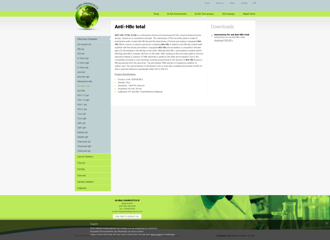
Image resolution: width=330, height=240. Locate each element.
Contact (244, 3)
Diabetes (81, 188)
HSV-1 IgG (82, 104)
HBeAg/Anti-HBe (84, 81)
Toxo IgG (81, 114)
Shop (156, 13)
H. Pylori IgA (82, 67)
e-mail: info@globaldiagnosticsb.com (127, 211)
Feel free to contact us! (127, 216)
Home (207, 3)
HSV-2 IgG (82, 109)
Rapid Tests (249, 13)
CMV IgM (81, 128)
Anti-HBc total (83, 86)
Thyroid (81, 163)
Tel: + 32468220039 (127, 209)
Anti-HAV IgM (83, 77)
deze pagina (156, 234)
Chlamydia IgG (84, 141)
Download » (223, 40)
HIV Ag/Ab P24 (84, 44)
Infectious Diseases (87, 39)
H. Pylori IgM (83, 63)
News (232, 3)
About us (220, 3)
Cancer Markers (85, 156)
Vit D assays (228, 13)
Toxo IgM (81, 118)
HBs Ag (80, 49)
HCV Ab (80, 53)
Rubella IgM (82, 137)
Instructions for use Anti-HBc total (231, 35)
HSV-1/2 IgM (83, 100)
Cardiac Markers (85, 181)
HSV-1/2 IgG (83, 95)
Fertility (81, 169)
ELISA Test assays (204, 13)
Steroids (81, 175)
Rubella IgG (82, 132)
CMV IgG (81, 123)
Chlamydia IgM (84, 146)
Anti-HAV (81, 72)
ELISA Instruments (177, 13)
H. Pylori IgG (83, 58)
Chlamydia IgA (83, 151)
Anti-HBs (81, 91)
